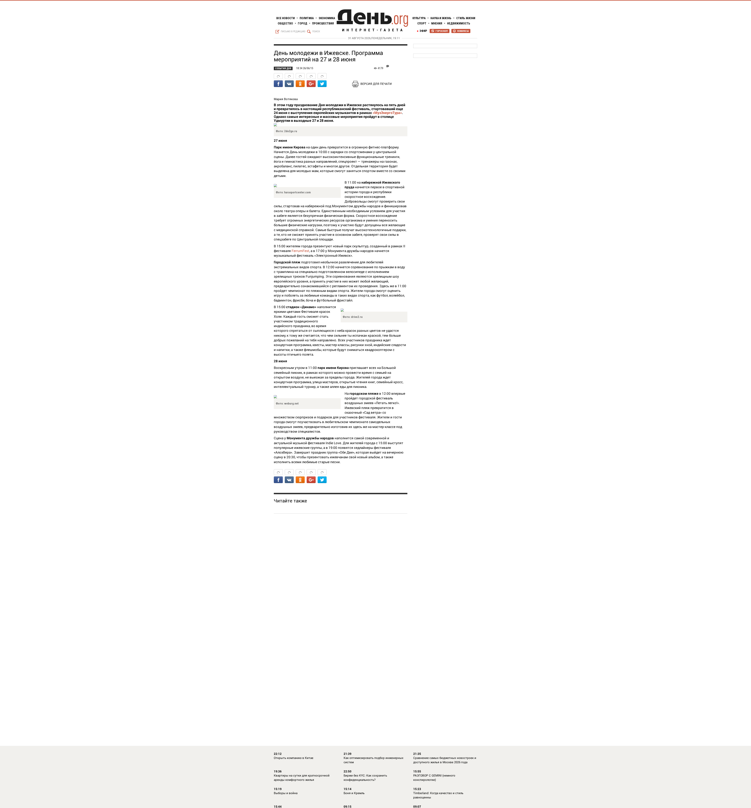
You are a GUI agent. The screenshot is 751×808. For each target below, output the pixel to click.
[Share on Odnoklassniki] (300, 80)
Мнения (436, 23)
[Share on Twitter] (322, 80)
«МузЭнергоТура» (387, 112)
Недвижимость (458, 23)
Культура (419, 18)
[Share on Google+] (311, 80)
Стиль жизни (465, 18)
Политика (307, 18)
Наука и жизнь (440, 18)
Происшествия (323, 23)
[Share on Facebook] (278, 80)
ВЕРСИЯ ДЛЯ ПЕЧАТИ (376, 84)
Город (302, 23)
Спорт (421, 23)
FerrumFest (300, 250)
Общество (285, 23)
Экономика (327, 18)
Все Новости (285, 18)
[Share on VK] (289, 80)
